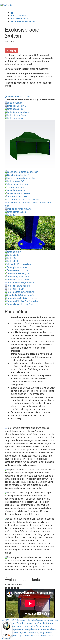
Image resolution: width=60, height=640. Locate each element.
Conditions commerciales (23, 626)
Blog (42, 632)
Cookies (49, 635)
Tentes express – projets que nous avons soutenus (27, 634)
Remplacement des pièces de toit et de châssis (33, 629)
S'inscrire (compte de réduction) (32, 623)
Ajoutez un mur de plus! (18, 96)
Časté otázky (33, 632)
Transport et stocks (26, 620)
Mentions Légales (17, 632)
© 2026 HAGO (9, 620)
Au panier (11, 50)
